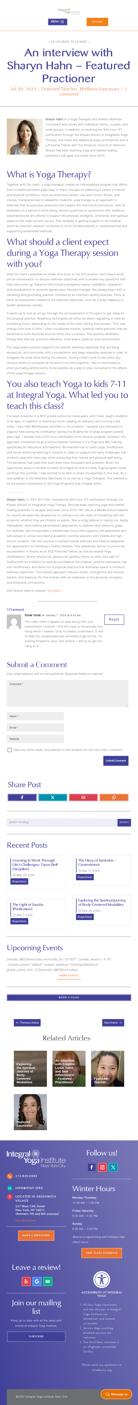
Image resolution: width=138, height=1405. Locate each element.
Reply (114, 620)
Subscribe (36, 1337)
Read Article (19, 881)
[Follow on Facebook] (91, 1167)
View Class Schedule (102, 1253)
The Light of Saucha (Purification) (28, 907)
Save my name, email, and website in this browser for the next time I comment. (68, 750)
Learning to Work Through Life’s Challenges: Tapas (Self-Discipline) (36, 864)
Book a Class (69, 998)
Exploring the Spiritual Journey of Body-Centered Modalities (102, 902)
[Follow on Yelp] (26, 1281)
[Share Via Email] (83, 797)
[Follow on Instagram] (102, 1167)
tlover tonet (33, 615)
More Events (69, 976)
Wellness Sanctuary (99, 89)
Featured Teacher (59, 89)
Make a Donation (36, 1236)
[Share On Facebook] (22, 797)
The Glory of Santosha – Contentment (97, 862)
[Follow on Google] (37, 1281)
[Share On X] (52, 797)
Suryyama (55, 591)
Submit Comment (116, 760)
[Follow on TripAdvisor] (47, 1281)
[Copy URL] (114, 797)
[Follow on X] (113, 1167)
